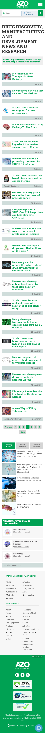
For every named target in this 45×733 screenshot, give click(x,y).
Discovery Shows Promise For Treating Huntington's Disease (27, 394)
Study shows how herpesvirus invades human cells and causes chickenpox (26, 342)
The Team (26, 610)
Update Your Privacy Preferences (24, 725)
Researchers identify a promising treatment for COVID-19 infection (26, 161)
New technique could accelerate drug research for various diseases (27, 360)
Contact (25, 619)
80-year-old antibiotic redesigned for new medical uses (25, 110)
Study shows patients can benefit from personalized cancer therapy (27, 178)
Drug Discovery (19, 529)
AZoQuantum (28, 588)
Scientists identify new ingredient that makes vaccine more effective (25, 144)
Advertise (26, 626)
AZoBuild (10, 598)
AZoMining (27, 582)
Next (22, 432)
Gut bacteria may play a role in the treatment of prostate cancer (26, 195)
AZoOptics (10, 595)
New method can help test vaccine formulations (27, 92)
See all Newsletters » (11, 565)
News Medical (28, 595)
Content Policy (28, 641)
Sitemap (25, 638)
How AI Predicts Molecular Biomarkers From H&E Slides (29, 479)
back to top (36, 656)
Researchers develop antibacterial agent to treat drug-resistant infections (25, 285)
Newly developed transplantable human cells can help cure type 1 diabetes (27, 323)
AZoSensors (27, 585)
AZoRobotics (11, 588)
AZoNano (10, 585)
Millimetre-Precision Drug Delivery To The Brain (27, 126)
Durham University (15, 419)
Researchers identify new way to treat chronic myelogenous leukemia (26, 231)
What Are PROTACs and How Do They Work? (29, 505)
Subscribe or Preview (21, 532)
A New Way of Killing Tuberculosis (24, 410)
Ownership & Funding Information (28, 647)
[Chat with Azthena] (38, 728)
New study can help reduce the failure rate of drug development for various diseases (27, 266)
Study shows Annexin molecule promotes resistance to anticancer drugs (26, 304)
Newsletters (27, 616)
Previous (8, 427)
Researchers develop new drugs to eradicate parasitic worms (27, 377)
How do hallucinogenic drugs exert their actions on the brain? (26, 248)
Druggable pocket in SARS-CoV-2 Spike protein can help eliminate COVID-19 (27, 213)
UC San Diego (13, 186)
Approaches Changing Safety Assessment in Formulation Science (29, 493)
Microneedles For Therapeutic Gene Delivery (22, 76)
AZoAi (24, 592)
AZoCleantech (12, 592)
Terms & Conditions (30, 629)
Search (25, 623)
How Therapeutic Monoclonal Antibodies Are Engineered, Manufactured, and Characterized (29, 468)
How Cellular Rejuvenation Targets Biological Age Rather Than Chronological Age (29, 453)
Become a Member (30, 613)
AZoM (8, 582)
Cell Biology (18, 553)
